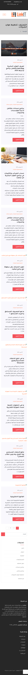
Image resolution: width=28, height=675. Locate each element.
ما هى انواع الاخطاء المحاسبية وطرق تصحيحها (17, 361)
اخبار (23, 548)
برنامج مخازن (20, 571)
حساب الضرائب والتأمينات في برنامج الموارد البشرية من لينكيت (14, 176)
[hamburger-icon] (4, 15)
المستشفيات (20, 559)
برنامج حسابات (9, 104)
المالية (22, 556)
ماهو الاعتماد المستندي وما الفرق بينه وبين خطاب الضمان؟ (14, 454)
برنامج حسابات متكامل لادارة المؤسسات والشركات (15, 111)
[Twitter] (13, 8)
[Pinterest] (11, 9)
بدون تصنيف (20, 563)
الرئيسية (25, 31)
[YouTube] (9, 8)
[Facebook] (15, 8)
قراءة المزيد (19, 90)
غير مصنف (21, 578)
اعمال (22, 552)
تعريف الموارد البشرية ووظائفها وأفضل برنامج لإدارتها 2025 (15, 69)
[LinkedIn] (18, 8)
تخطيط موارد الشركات (18, 62)
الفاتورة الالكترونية (17, 497)
